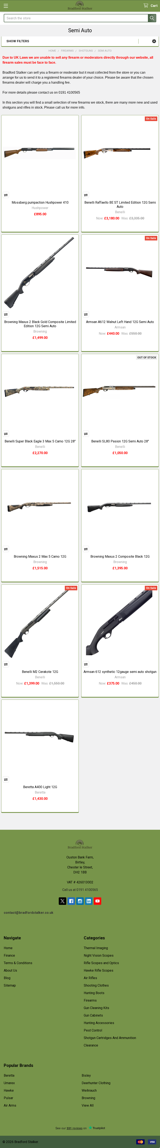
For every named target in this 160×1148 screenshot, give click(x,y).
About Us (10, 970)
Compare (6, 195)
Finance (9, 955)
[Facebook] (71, 901)
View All (88, 1105)
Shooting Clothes (96, 985)
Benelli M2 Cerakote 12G (40, 672)
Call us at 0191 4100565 (80, 890)
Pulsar (8, 1098)
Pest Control (93, 1030)
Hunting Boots (94, 993)
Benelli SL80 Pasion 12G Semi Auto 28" (120, 441)
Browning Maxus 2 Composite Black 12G (120, 557)
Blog (7, 978)
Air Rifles (90, 978)
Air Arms (10, 1105)
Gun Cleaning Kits (96, 1008)
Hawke (9, 1090)
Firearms (90, 1000)
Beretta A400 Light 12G (40, 787)
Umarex (9, 1083)
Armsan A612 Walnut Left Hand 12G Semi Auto (120, 322)
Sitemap (10, 985)
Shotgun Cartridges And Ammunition (110, 1038)
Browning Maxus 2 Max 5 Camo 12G (40, 557)
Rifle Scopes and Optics (101, 963)
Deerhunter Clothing (96, 1083)
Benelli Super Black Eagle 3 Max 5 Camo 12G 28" (40, 441)
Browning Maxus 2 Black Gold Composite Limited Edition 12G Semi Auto (40, 324)
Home (8, 948)
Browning (88, 1098)
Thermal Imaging (96, 948)
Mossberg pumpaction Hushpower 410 (40, 202)
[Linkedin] (88, 901)
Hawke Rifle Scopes (98, 970)
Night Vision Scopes (99, 955)
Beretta (9, 1075)
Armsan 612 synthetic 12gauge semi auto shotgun (120, 672)
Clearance (91, 1045)
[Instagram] (80, 901)
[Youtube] (97, 901)
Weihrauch (89, 1090)
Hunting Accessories (99, 1023)
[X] (62, 901)
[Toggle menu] (5, 5)
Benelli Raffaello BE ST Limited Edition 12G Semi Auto (120, 205)
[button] (154, 41)
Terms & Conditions (18, 963)
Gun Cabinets (93, 1015)
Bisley (86, 1075)
